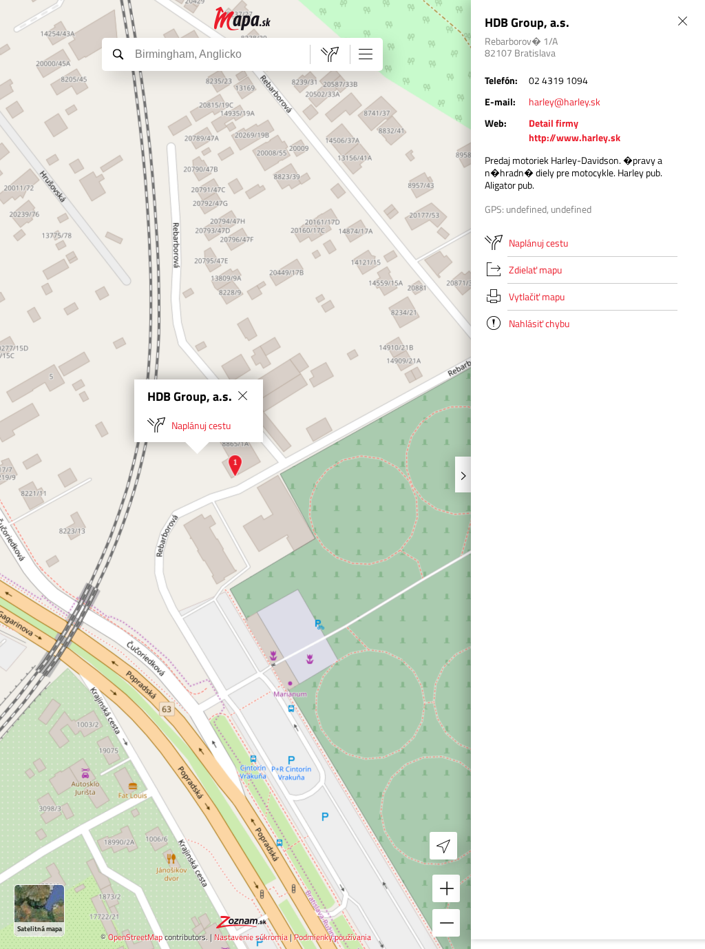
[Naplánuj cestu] (330, 54)
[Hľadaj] (118, 54)
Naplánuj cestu (201, 425)
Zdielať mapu (535, 269)
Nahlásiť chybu (539, 323)
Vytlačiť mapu (537, 296)
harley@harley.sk (564, 101)
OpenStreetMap (135, 936)
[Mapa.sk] (242, 19)
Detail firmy (553, 123)
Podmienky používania (332, 936)
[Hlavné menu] (366, 54)
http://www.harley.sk (574, 137)
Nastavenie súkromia (251, 936)
